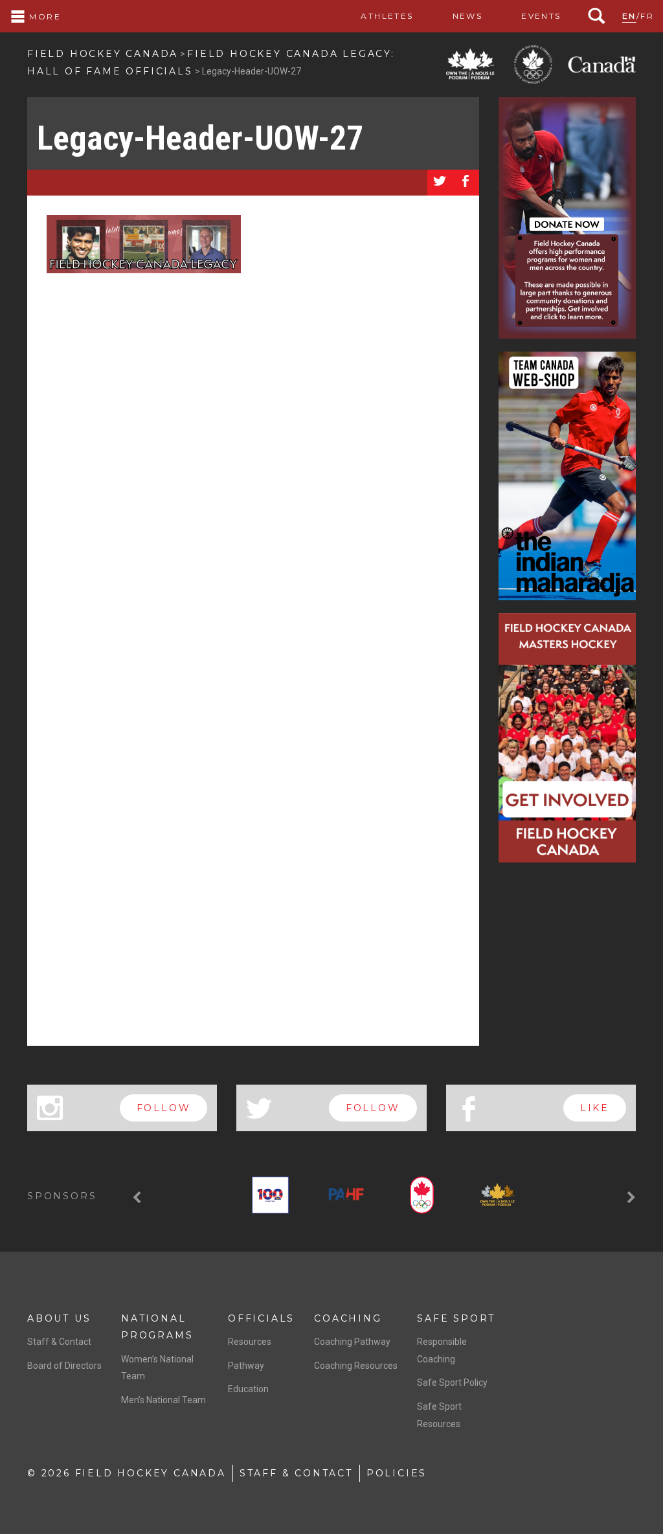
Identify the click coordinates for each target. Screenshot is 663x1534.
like (594, 1108)
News (468, 16)
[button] (138, 1197)
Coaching (347, 1318)
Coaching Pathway (352, 1342)
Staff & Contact (59, 1342)
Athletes (387, 16)
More (43, 16)
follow (164, 1108)
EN (629, 16)
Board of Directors (64, 1365)
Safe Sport (456, 1318)
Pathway (246, 1365)
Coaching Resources (356, 1365)
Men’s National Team (163, 1400)
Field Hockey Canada (102, 54)
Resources (249, 1342)
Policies (396, 1473)
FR (647, 16)
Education (248, 1389)
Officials (261, 1318)
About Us (59, 1318)
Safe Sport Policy (452, 1382)
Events (541, 16)
